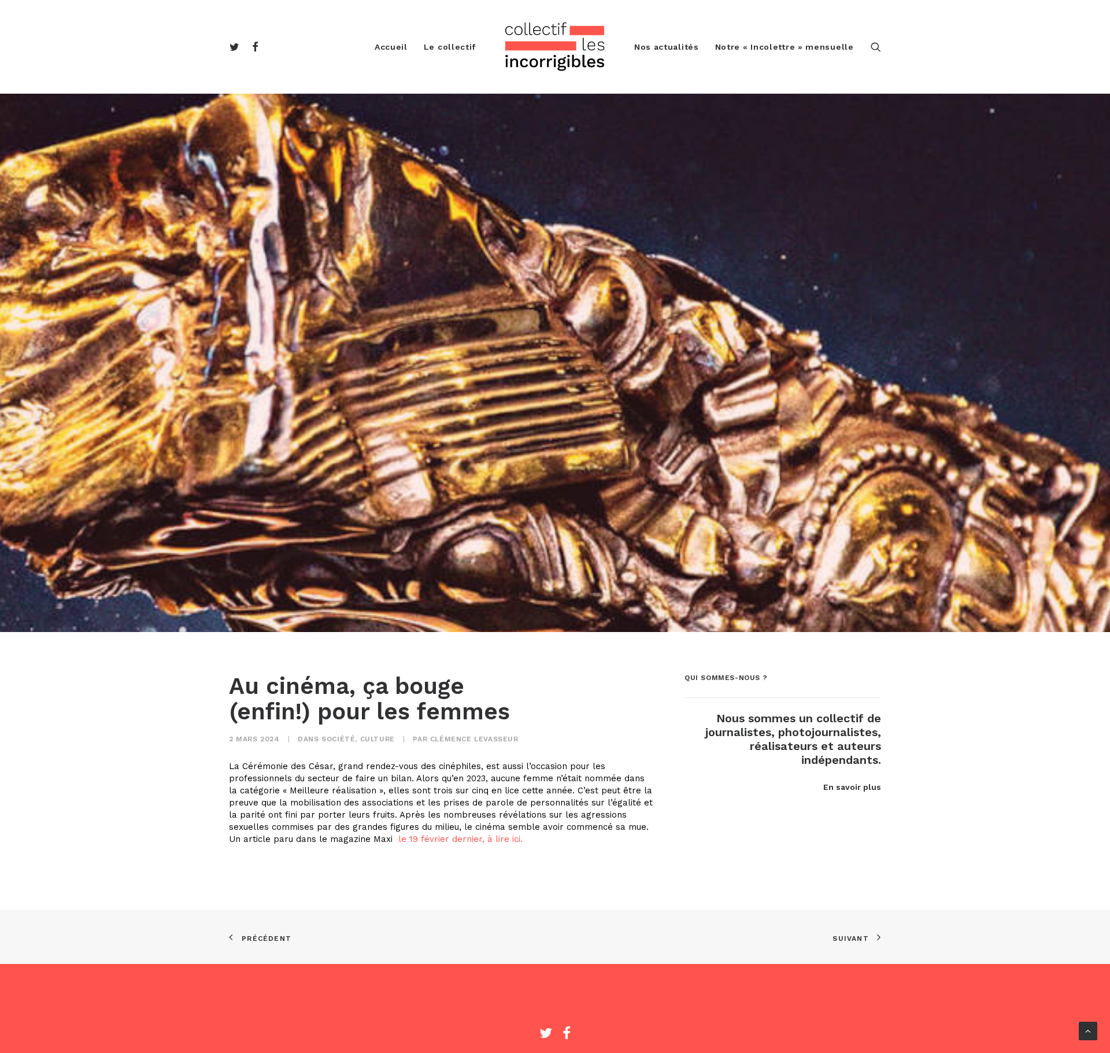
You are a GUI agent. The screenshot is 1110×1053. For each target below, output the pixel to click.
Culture (377, 739)
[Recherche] (876, 47)
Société (338, 739)
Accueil (391, 46)
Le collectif (450, 46)
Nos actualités (666, 46)
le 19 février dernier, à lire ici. (459, 839)
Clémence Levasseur (474, 739)
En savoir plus (852, 787)
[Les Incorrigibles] (555, 47)
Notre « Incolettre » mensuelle (784, 46)
